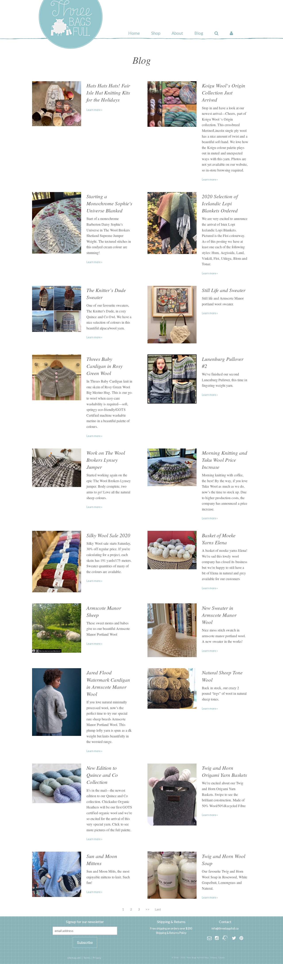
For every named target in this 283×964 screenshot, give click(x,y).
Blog (198, 33)
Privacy (97, 957)
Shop (155, 33)
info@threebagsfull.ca (225, 928)
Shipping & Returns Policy (171, 933)
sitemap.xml (74, 957)
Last (158, 909)
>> (147, 909)
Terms (87, 957)
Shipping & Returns (171, 922)
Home (134, 33)
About (177, 33)
